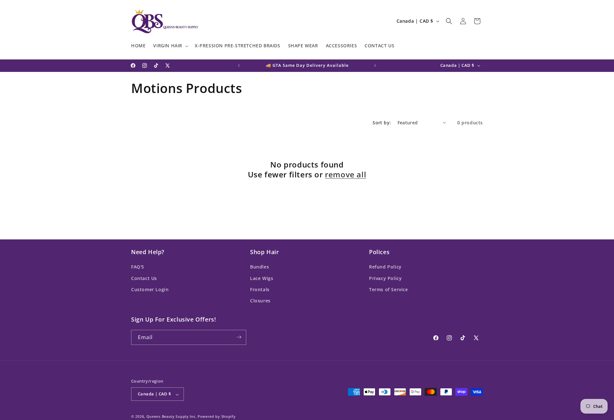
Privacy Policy (385, 278)
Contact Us (144, 278)
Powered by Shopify (217, 416)
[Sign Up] (239, 337)
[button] (170, 46)
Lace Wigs (261, 278)
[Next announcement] (375, 65)
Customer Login (150, 289)
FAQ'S (137, 267)
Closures (260, 301)
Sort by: (382, 123)
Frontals (260, 289)
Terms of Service (388, 289)
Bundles (259, 267)
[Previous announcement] (239, 65)
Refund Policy (385, 267)
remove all (345, 174)
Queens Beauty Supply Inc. (171, 416)
